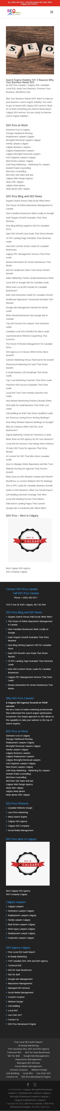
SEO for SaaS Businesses (20, 970)
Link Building (14, 1006)
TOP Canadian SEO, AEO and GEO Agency (28, 961)
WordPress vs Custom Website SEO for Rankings (29, 481)
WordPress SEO (23, 92)
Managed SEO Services (19, 988)
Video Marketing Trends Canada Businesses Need (29, 278)
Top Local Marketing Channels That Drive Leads (29, 380)
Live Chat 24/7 (15, 1015)
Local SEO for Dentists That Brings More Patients (30, 443)
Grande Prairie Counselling (18, 168)
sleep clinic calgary (14, 181)
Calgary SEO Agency (17, 821)
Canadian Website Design (20, 807)
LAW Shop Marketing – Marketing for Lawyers (28, 164)
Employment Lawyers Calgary (20, 136)
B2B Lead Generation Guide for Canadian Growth (29, 294)
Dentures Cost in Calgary (18, 129)
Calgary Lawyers (16, 906)
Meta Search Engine (17, 816)
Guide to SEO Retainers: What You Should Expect (29, 490)
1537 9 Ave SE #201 (15, 604)
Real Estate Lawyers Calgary (19, 161)
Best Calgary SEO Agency (18, 568)
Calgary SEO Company (18, 825)
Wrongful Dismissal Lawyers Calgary (23, 140)
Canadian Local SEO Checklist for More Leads (27, 331)
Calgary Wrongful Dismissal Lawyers (23, 154)
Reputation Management (20, 983)
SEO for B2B (14, 974)
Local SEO (13, 1010)
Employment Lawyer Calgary (21, 933)
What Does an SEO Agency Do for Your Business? (30, 439)
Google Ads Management (20, 979)
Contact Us (13, 1019)
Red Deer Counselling (16, 171)
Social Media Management (20, 830)
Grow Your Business (26, 88)
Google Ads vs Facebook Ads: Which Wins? (26, 508)
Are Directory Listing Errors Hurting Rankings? (28, 417)
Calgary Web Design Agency (19, 178)
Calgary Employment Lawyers (20, 150)
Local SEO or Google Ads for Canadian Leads (27, 282)
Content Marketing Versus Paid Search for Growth (30, 359)
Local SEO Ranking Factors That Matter (25, 499)
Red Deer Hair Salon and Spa (19, 174)
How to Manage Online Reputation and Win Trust (29, 464)
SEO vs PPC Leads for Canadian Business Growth (29, 485)
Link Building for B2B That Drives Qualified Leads (29, 413)
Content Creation (16, 997)
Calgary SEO (33, 85)
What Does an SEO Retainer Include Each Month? (29, 476)
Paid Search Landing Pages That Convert (25, 503)
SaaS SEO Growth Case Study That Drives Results (29, 233)
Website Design (15, 1001)
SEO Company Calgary (16, 571)
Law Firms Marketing (18, 812)
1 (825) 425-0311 (29, 597)
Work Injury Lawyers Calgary (21, 929)
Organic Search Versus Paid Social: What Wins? (28, 200)
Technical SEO (14, 965)
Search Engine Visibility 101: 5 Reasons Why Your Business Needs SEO (30, 81)
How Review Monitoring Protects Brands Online (29, 400)
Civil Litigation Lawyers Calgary (21, 157)
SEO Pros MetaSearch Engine (22, 1024)
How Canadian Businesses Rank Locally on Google (30, 213)
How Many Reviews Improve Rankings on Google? (30, 422)
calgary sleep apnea (15, 185)
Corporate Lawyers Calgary (21, 937)
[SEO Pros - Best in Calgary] (30, 540)
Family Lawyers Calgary (17, 143)
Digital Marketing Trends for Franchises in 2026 (28, 434)
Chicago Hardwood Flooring (19, 133)
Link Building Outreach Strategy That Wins (26, 494)
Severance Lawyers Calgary (21, 910)
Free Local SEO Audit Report (21, 952)
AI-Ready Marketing (17, 956)
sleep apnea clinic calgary (18, 188)
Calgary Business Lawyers (18, 147)
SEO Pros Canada (17, 85)
